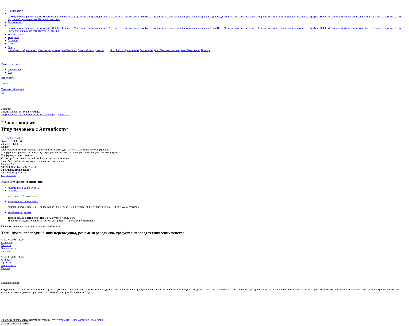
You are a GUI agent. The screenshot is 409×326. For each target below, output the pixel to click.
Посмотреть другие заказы (15, 172)
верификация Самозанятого (23, 201)
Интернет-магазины (49, 19)
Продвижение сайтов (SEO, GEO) (43, 16)
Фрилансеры (15, 22)
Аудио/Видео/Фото (220, 16)
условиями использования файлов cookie (80, 320)
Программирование (98, 16)
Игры (398, 16)
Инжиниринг (286, 16)
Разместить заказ (10, 64)
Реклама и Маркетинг (74, 16)
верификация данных (19, 212)
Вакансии (13, 40)
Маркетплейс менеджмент (358, 16)
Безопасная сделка (150, 50)
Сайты (11, 16)
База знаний (193, 50)
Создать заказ (8, 175)
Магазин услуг (16, 34)
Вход (10, 72)
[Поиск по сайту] (10, 58)
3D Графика (313, 16)
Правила (6, 245)
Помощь (205, 50)
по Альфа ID (14, 190)
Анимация (300, 16)
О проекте (6, 242)
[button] (9, 13)
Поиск (11, 43)
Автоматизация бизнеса (244, 16)
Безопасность (8, 248)
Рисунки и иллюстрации (196, 16)
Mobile (324, 16)
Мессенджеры (335, 16)
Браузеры (13, 19)
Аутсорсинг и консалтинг (167, 16)
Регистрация (14, 69)
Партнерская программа (173, 50)
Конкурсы (13, 37)
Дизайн (19, 16)
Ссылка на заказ (14, 137)
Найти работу (15, 10)
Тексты (149, 16)
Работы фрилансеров (127, 50)
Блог (113, 50)
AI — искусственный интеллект (127, 16)
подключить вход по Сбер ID (23, 187)
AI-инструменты (94, 50)
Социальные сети (28, 19)
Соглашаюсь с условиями (15, 323)
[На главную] (4, 5)
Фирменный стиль (268, 16)
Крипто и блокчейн (384, 16)
